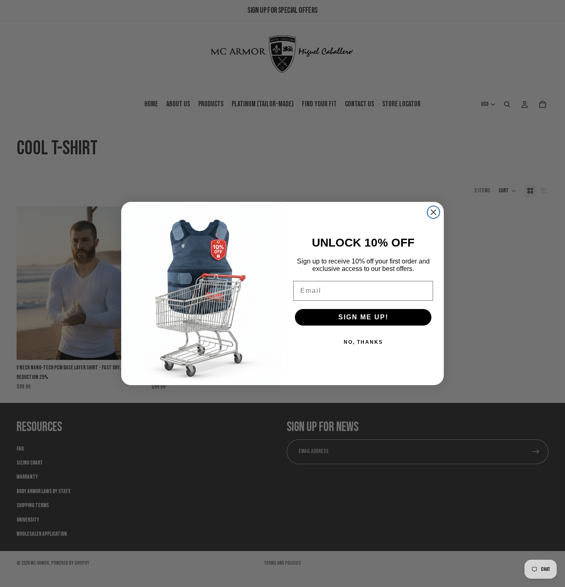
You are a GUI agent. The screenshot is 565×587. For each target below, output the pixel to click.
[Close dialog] (433, 212)
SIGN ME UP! (363, 317)
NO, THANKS (363, 342)
